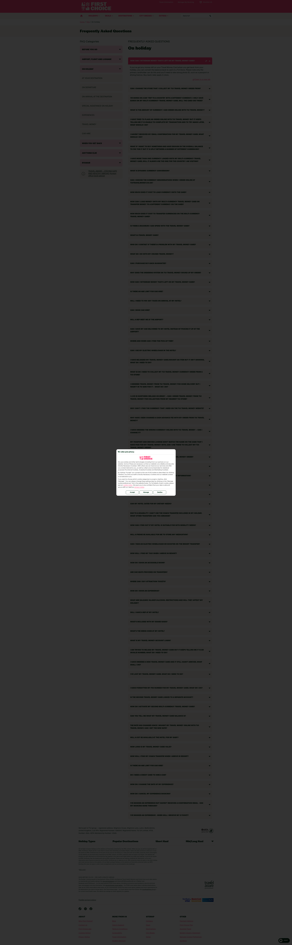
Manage (146, 492)
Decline (159, 492)
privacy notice (139, 487)
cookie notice (127, 485)
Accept (132, 492)
